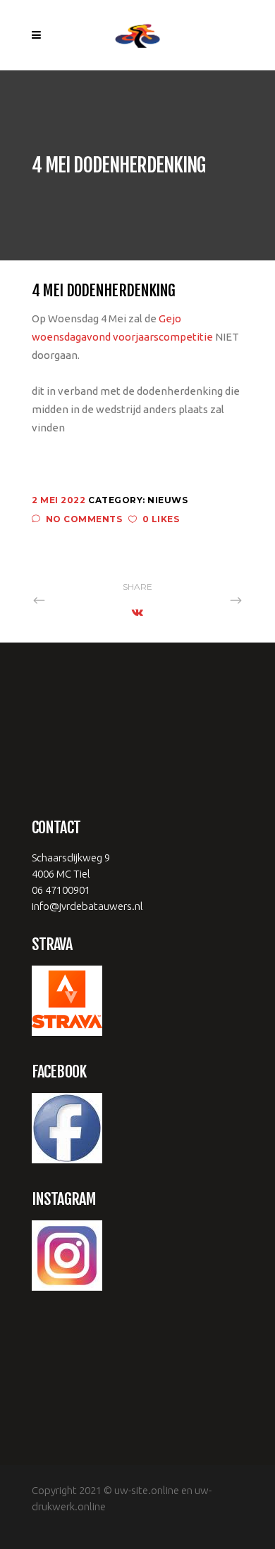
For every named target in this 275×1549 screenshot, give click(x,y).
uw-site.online (146, 1490)
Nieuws (167, 500)
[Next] (205, 599)
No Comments (84, 519)
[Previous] (70, 599)
